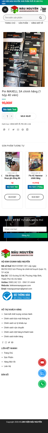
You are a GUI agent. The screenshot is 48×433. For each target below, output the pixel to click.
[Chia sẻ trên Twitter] (13, 130)
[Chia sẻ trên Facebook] (9, 130)
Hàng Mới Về (9, 362)
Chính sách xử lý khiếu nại (15, 323)
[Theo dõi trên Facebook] (3, 342)
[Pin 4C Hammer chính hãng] (35, 161)
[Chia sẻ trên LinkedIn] (27, 130)
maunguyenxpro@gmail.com (19, 289)
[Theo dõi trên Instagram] (6, 342)
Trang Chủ (8, 353)
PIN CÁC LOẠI (26, 124)
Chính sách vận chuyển (14, 327)
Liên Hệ (7, 366)
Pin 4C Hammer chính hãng (36, 177)
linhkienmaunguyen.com (20, 285)
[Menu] (5, 9)
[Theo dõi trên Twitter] (9, 342)
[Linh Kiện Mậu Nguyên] (24, 9)
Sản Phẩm (23, 23)
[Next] (46, 181)
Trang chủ (10, 23)
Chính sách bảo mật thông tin (17, 318)
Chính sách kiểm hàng (13, 336)
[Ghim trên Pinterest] (23, 130)
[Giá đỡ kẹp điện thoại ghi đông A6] (12, 161)
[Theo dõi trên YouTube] (12, 342)
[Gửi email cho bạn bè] (18, 130)
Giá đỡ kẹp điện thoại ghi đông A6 (12, 177)
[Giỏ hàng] (43, 9)
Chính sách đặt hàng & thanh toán (18, 332)
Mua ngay (26, 116)
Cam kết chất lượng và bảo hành (18, 314)
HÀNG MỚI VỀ (37, 23)
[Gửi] (42, 17)
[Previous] (2, 181)
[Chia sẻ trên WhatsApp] (4, 130)
